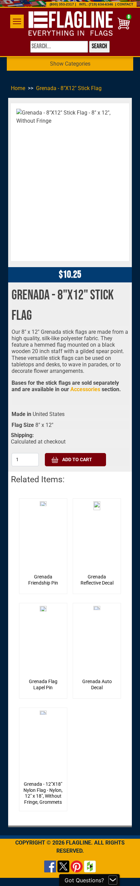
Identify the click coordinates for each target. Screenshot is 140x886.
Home (18, 88)
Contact (125, 4)
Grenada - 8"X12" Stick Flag (69, 88)
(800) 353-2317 (62, 4)
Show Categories (70, 63)
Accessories (86, 389)
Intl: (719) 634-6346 (96, 4)
